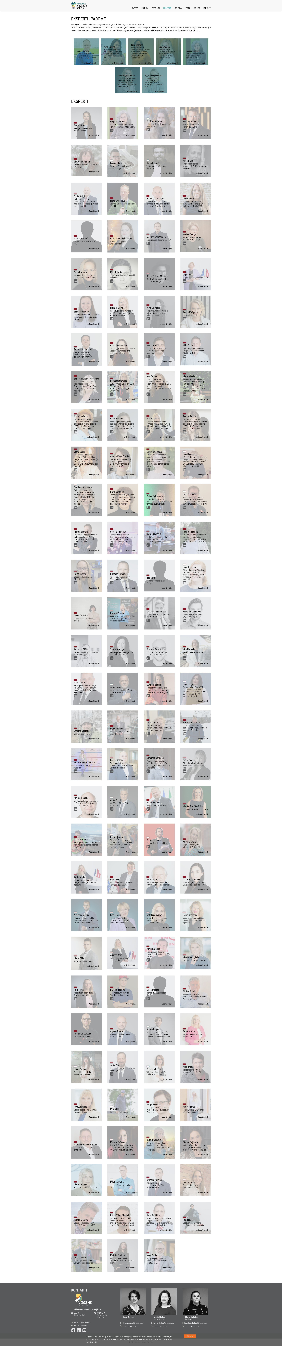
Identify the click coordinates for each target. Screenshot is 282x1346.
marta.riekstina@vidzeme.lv (196, 1323)
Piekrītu (190, 1336)
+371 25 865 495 (192, 1326)
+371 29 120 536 (129, 1326)
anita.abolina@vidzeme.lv (164, 1323)
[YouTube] (84, 1330)
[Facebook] (73, 1330)
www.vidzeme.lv (80, 1325)
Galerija (178, 8)
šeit (96, 1342)
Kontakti (207, 8)
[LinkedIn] (79, 1330)
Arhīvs (197, 8)
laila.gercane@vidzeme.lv (133, 1323)
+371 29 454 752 (160, 1326)
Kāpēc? (135, 8)
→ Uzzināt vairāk (90, 63)
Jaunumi (144, 8)
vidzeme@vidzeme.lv (82, 1322)
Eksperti (167, 8)
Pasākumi (156, 8)
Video (188, 8)
